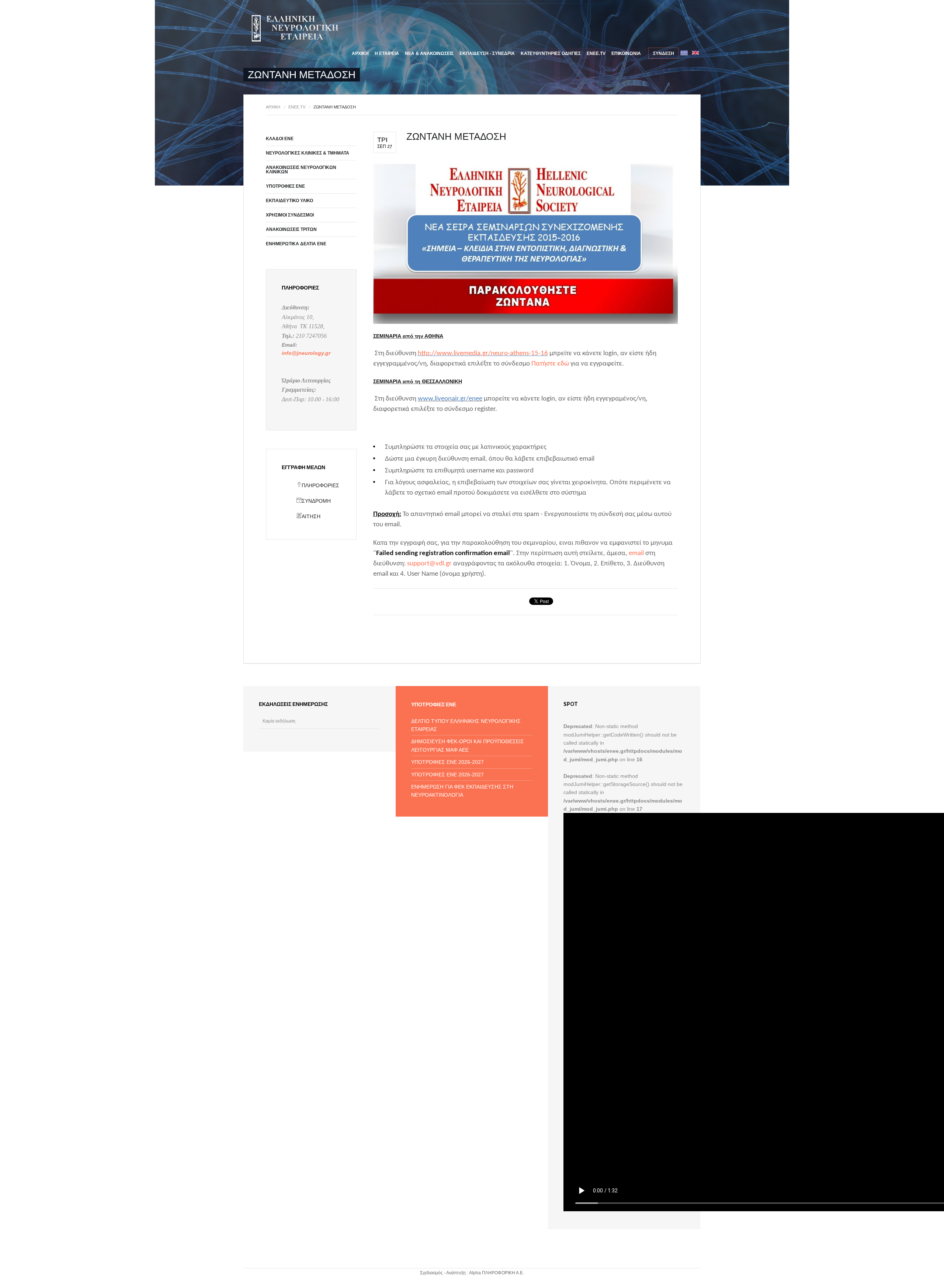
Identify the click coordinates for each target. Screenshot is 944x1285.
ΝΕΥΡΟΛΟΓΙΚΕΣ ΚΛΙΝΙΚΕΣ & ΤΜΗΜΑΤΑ (307, 153)
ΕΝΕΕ (293, 28)
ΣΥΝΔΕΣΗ (663, 53)
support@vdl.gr (429, 563)
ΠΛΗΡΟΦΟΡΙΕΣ (320, 485)
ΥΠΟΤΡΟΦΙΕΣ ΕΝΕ (285, 186)
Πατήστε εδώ (550, 363)
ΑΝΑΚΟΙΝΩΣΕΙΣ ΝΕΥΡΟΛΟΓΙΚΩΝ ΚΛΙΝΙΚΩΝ (301, 169)
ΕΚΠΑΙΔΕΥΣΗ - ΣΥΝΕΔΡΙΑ (487, 53)
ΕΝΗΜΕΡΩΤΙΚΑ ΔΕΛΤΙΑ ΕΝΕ (296, 243)
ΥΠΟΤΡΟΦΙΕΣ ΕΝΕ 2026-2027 (447, 762)
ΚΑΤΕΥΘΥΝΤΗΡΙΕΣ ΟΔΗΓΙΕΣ (551, 53)
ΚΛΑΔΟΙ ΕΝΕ (280, 138)
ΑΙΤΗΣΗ (311, 516)
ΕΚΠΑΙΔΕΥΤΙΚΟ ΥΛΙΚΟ (289, 200)
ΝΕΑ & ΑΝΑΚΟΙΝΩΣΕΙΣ (429, 53)
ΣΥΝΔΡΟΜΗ (316, 501)
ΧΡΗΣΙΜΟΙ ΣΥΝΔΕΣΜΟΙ (290, 215)
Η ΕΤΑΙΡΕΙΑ (387, 53)
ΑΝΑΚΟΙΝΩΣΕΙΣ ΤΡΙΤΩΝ (291, 229)
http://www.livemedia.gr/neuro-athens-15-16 (483, 353)
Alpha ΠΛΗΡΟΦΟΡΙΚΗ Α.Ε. (496, 1272)
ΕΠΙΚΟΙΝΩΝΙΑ (626, 53)
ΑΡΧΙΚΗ (360, 53)
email (636, 553)
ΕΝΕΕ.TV (596, 53)
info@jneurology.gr (306, 353)
